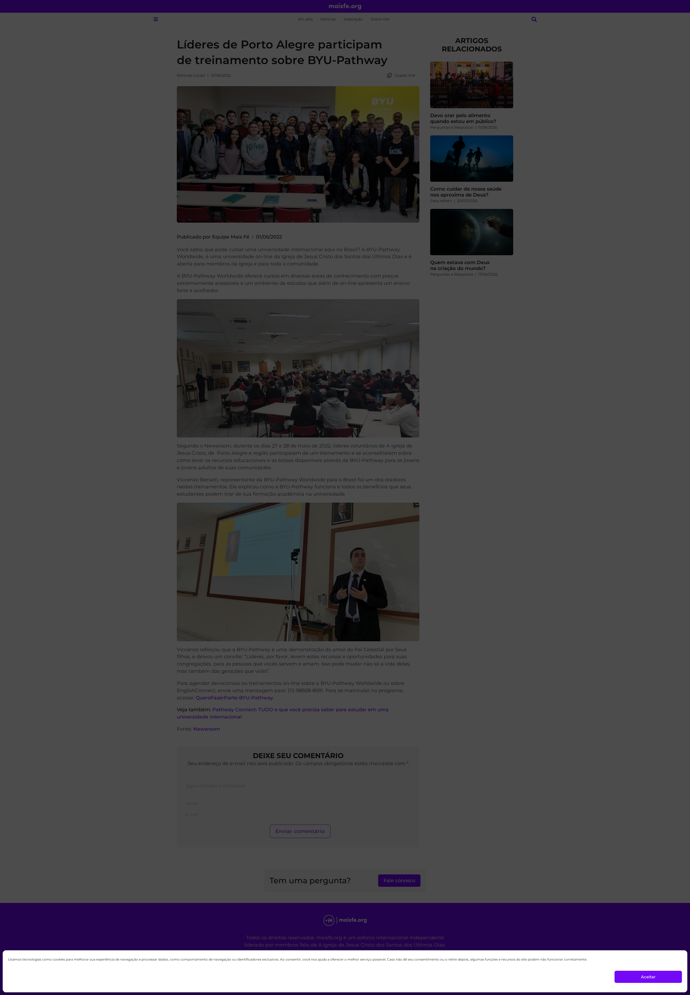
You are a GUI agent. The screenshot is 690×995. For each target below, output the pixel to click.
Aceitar (648, 976)
